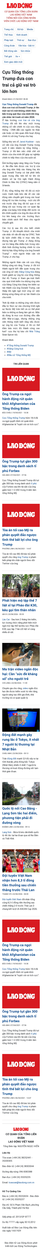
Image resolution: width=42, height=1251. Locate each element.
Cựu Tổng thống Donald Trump (17, 104)
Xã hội (20, 29)
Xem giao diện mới (13, 62)
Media (30, 29)
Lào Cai (6, 619)
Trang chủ (9, 29)
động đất (11, 758)
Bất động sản (10, 51)
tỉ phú (34, 483)
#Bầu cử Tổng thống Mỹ (19, 355)
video (25, 688)
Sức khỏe (25, 51)
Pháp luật (8, 40)
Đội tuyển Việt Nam (12, 899)
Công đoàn (9, 45)
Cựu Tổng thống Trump (13, 418)
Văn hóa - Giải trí (26, 45)
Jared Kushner (26, 141)
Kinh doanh (21, 34)
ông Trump (22, 557)
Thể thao (8, 34)
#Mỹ (9, 352)
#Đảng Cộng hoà (15, 348)
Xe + (17, 56)
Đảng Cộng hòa (26, 272)
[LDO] (21, 380)
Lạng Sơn (6, 832)
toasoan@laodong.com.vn (21, 1182)
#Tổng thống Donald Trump (20, 345)
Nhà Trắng (34, 331)
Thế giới (8, 56)
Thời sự (20, 40)
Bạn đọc (32, 40)
